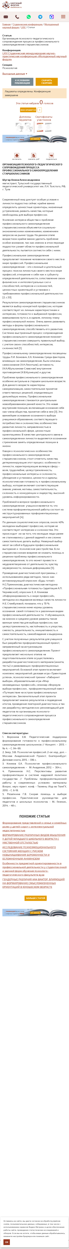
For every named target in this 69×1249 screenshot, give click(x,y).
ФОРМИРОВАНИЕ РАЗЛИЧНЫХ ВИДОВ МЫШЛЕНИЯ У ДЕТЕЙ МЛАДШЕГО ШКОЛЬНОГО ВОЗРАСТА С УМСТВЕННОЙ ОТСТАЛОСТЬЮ (33, 838)
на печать (16, 159)
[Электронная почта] (6, 17)
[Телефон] (17, 17)
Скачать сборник (46, 81)
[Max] (52, 17)
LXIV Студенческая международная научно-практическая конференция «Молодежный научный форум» (34, 56)
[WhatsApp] (28, 17)
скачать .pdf (33, 159)
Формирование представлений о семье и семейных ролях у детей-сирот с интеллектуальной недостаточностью (34, 826)
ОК (6, 1242)
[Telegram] (40, 17)
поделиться (51, 159)
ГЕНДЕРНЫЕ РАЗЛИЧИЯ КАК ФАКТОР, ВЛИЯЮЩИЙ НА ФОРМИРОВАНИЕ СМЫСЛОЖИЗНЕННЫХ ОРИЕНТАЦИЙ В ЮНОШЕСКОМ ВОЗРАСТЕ (33, 883)
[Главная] (15, 5)
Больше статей (35, 898)
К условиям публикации (22, 81)
